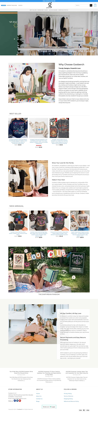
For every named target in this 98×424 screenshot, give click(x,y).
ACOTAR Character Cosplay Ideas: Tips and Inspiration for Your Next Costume (77, 372)
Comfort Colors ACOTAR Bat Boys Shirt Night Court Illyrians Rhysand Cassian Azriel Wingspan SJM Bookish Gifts (38, 234)
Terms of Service (68, 396)
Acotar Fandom (53, 10)
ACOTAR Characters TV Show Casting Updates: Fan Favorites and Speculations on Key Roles (49, 373)
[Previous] (3, 33)
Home (3, 5)
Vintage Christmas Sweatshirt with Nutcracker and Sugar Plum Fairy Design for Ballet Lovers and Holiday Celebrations (39, 141)
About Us (38, 396)
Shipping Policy (68, 398)
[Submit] (91, 5)
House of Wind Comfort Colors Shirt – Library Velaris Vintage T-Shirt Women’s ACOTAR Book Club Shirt (59, 233)
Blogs (20, 5)
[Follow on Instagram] (17, 400)
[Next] (94, 33)
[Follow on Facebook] (15, 400)
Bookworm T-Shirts (42, 10)
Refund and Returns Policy (71, 401)
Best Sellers (33, 10)
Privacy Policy (68, 393)
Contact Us (39, 398)
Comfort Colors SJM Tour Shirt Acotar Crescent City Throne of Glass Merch (18, 233)
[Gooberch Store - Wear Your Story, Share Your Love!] (49, 5)
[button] (95, 5)
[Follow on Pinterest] (20, 400)
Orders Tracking (12, 5)
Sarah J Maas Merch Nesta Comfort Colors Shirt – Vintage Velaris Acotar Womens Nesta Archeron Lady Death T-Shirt (80, 234)
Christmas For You (63, 10)
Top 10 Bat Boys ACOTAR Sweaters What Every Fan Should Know (21, 372)
